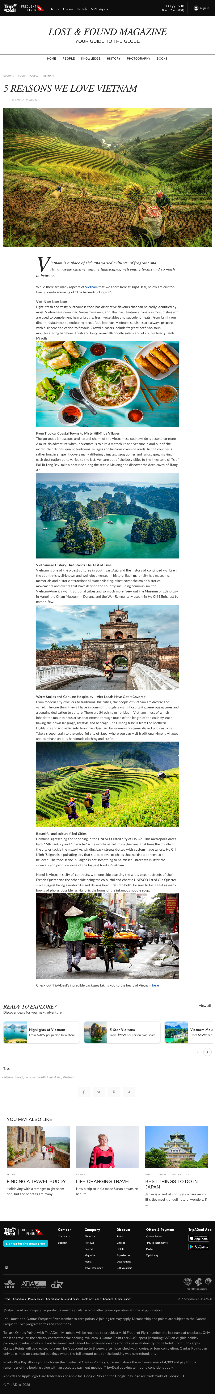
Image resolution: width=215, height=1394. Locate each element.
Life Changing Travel (103, 1181)
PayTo (149, 1249)
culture (7, 1077)
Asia (148, 1175)
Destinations (124, 1261)
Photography (139, 58)
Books (162, 58)
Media (88, 1261)
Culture (8, 76)
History (114, 58)
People (69, 58)
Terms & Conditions (14, 1299)
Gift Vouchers (124, 1268)
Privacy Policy (36, 1299)
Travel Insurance (94, 1268)
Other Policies (123, 1299)
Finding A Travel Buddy (36, 1181)
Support (62, 1243)
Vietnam (48, 76)
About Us (90, 1236)
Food (21, 76)
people (30, 1077)
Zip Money (152, 1255)
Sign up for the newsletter (25, 1243)
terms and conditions (55, 1324)
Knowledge (91, 58)
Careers (89, 1249)
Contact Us (64, 1236)
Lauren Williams (26, 100)
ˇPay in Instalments (157, 1243)
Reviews (89, 1243)
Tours (120, 1236)
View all (205, 1005)
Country (160, 1175)
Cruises (121, 1243)
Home (51, 58)
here (155, 985)
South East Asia (49, 1077)
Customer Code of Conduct (97, 1299)
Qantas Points (154, 1236)
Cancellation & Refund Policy (62, 1299)
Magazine (90, 1255)
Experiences (123, 1255)
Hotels (120, 1249)
